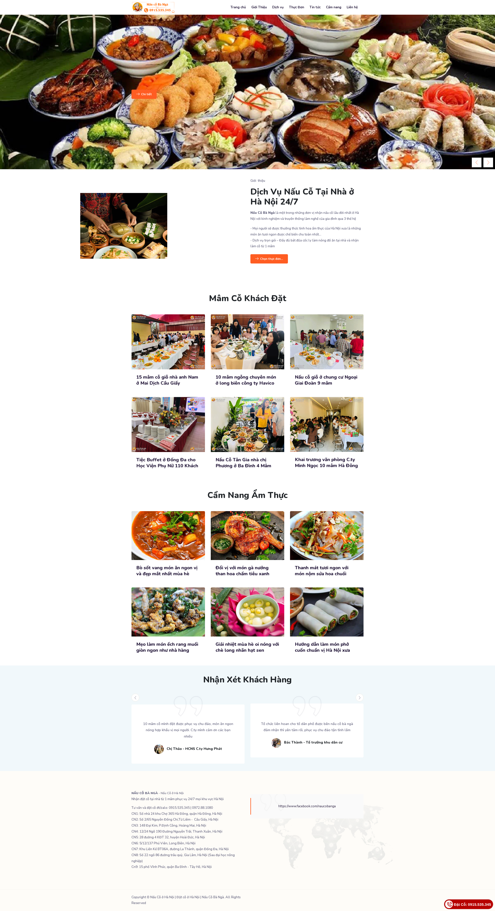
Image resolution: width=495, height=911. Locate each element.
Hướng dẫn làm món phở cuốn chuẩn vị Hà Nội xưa (322, 647)
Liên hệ (352, 7)
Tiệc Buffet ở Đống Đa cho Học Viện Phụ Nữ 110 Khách (168, 463)
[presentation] (476, 162)
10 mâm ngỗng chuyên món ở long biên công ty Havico (246, 380)
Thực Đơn (296, 7)
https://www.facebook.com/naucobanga (307, 806)
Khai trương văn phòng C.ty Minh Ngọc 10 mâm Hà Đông (326, 463)
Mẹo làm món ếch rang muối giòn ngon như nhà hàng (167, 647)
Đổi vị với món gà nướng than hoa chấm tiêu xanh (242, 571)
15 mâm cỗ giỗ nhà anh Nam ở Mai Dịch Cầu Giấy (167, 380)
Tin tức (315, 7)
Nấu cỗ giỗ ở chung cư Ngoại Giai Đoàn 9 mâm (326, 380)
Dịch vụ (278, 7)
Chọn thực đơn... (271, 259)
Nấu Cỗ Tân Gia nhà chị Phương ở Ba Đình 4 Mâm (243, 463)
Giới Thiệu (259, 7)
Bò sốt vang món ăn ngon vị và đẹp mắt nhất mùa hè (166, 571)
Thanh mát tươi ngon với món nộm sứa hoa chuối (321, 571)
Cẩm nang (333, 7)
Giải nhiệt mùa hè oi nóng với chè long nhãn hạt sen (247, 647)
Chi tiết (132, 94)
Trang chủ (238, 7)
